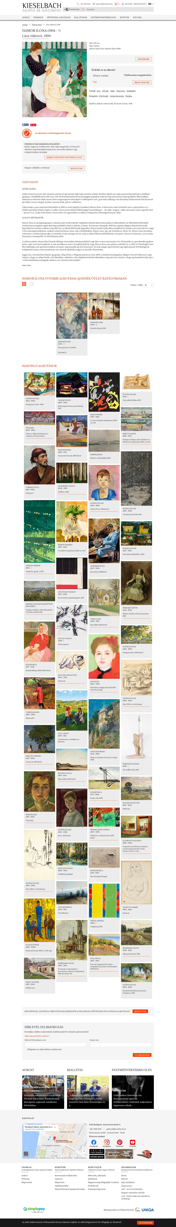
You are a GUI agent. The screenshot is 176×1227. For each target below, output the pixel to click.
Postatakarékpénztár (97, 1189)
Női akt (105, 91)
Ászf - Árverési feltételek (131, 1189)
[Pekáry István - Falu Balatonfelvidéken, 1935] (136, 533)
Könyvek (124, 17)
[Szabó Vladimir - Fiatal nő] (136, 882)
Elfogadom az (44, 1049)
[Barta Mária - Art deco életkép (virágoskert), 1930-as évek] (104, 392)
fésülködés (131, 91)
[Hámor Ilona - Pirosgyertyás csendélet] (71, 316)
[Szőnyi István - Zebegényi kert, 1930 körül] (136, 634)
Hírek (123, 1176)
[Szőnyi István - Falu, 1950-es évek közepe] (136, 677)
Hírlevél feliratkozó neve (35, 1040)
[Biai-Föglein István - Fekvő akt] (71, 661)
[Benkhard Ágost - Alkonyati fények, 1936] (136, 932)
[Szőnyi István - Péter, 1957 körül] (71, 808)
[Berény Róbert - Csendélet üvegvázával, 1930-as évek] (71, 521)
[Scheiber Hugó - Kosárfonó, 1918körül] (104, 540)
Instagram (107, 1146)
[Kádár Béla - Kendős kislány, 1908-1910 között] (39, 642)
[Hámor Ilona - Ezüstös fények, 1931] (104, 306)
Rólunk (137, 17)
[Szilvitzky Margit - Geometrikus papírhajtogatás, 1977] (71, 573)
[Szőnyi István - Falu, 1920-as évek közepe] (39, 855)
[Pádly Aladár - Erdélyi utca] (39, 968)
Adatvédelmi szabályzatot (51, 1049)
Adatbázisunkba (61, 1186)
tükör (112, 91)
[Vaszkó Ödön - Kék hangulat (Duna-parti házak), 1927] (71, 384)
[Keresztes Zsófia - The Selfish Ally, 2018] (136, 737)
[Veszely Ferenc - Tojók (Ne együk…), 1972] (39, 531)
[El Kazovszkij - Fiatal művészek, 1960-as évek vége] (39, 920)
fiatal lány (120, 91)
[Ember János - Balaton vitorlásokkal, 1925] (104, 441)
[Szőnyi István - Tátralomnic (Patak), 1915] (136, 478)
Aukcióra (59, 1179)
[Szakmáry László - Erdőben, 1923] (71, 473)
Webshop (38, 17)
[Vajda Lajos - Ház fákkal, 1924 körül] (104, 597)
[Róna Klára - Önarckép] (39, 791)
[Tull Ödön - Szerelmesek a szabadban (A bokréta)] (71, 710)
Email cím (94, 1040)
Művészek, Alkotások (58, 17)
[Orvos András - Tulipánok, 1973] (104, 900)
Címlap (25, 25)
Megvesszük (27, 1182)
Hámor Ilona (37, 25)
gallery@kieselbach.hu (104, 4)
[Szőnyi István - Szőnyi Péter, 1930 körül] (104, 482)
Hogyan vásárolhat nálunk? (133, 1193)
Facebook (94, 1146)
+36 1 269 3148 (85, 4)
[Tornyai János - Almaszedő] (39, 693)
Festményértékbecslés (103, 17)
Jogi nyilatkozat (128, 1182)
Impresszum (126, 1186)
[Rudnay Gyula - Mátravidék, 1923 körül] (71, 759)
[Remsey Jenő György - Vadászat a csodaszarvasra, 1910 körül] (104, 817)
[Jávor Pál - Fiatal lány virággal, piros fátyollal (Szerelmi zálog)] (104, 656)
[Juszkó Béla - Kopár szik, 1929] (104, 778)
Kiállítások (80, 17)
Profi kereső (93, 1186)
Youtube (132, 1146)
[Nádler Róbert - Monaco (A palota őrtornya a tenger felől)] (104, 724)
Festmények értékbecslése (66, 1176)
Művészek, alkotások (97, 1176)
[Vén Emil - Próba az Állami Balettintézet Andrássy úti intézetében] (39, 418)
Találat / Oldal (136, 285)
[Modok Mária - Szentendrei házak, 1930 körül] (71, 431)
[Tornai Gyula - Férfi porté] (39, 464)
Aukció (26, 17)
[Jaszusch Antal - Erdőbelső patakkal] (71, 854)
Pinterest (119, 1146)
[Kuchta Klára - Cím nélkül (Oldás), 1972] (136, 382)
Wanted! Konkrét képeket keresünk (70, 1189)
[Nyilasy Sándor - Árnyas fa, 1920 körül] (39, 739)
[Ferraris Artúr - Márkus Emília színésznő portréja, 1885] (136, 583)
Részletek (117, 1222)
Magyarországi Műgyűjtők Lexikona (103, 1182)
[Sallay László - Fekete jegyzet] (71, 620)
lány (99, 91)
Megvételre (60, 1182)
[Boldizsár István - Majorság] (136, 788)
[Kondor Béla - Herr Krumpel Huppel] (104, 857)
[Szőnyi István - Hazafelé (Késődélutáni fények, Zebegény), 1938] (136, 972)
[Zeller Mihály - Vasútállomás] (71, 892)
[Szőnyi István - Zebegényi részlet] (39, 384)
